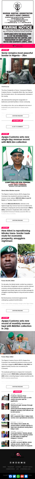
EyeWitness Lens (25, 469)
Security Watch (27, 467)
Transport (11, 467)
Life (17, 469)
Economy (18, 467)
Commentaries (10, 469)
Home (4, 467)
